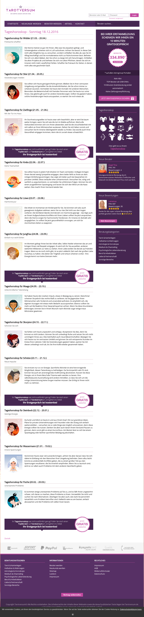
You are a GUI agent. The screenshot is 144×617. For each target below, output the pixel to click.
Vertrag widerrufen (72, 595)
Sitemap (53, 571)
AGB (96, 568)
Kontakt (80, 23)
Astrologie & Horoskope (109, 244)
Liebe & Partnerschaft (108, 256)
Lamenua (112, 201)
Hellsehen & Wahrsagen (109, 241)
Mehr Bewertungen (108, 221)
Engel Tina (113, 165)
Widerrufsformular (102, 571)
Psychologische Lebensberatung (112, 250)
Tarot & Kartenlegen (107, 238)
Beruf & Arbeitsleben (107, 253)
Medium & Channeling (108, 247)
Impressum (54, 576)
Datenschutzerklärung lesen (131, 609)
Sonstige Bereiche (106, 259)
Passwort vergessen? (116, 18)
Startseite (12, 23)
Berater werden (53, 23)
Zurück (7, 538)
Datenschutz (99, 574)
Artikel (68, 23)
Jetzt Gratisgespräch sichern (116, 98)
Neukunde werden (31, 23)
